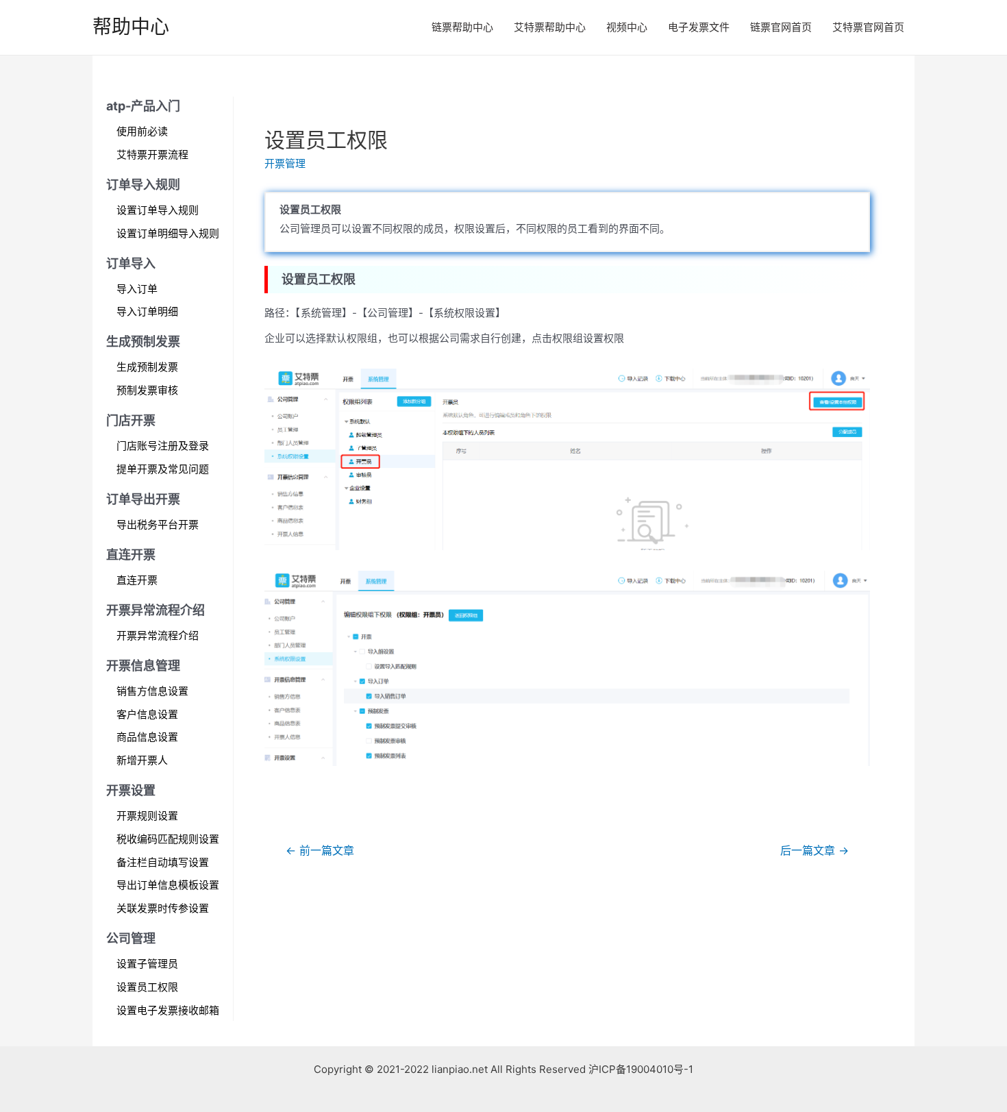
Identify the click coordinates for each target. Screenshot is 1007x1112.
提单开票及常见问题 (162, 468)
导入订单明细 (147, 311)
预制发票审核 (147, 390)
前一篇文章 (320, 850)
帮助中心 (130, 26)
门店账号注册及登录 (162, 445)
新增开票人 (142, 760)
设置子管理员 (147, 963)
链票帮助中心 (462, 27)
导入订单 (137, 288)
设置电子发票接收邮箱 (167, 1010)
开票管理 (285, 163)
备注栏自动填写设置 (162, 862)
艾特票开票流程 (152, 154)
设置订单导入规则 (157, 210)
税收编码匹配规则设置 (167, 838)
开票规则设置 (147, 815)
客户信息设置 (147, 714)
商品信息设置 (147, 736)
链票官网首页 (781, 27)
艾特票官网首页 (868, 27)
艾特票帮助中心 (550, 27)
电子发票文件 (699, 27)
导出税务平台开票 (157, 524)
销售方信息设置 (152, 690)
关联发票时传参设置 (162, 908)
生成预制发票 (147, 366)
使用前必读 (142, 131)
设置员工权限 (147, 986)
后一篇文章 (814, 850)
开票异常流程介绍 (157, 635)
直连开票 (137, 579)
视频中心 (626, 27)
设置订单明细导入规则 (167, 233)
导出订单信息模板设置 (167, 884)
